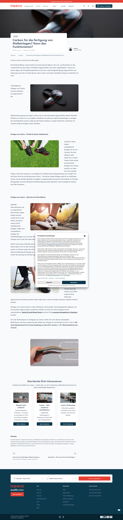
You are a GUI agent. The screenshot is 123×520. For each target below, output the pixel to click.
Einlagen (16, 36)
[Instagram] (60, 517)
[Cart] (92, 6)
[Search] (84, 6)
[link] (45, 55)
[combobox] (28, 478)
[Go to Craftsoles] (22, 490)
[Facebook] (63, 517)
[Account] (88, 6)
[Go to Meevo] (16, 6)
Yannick (76, 48)
